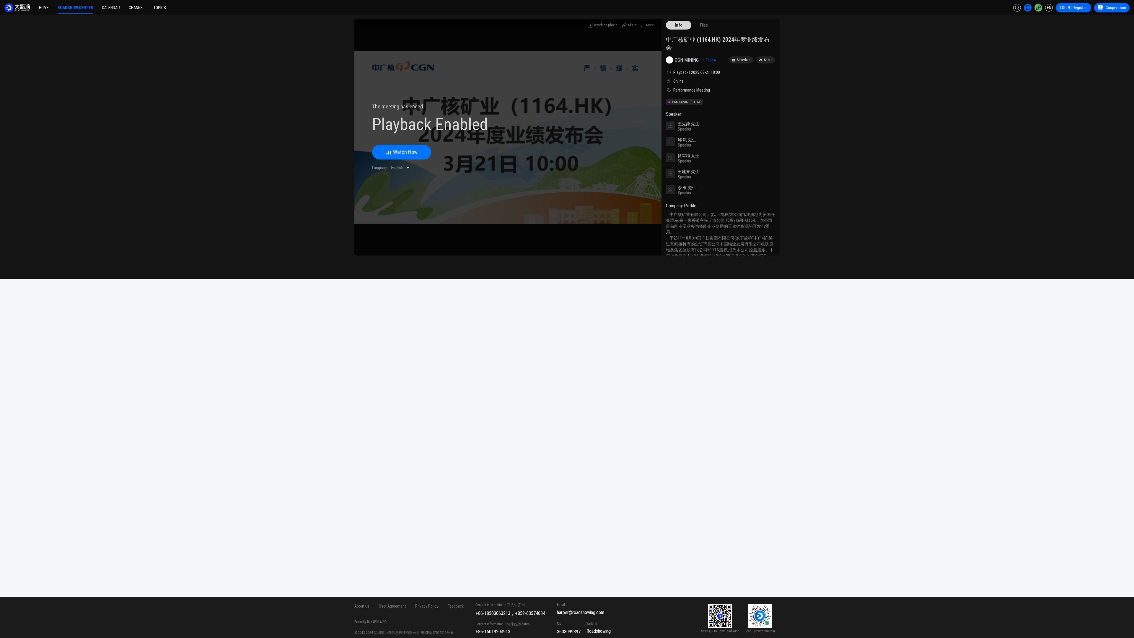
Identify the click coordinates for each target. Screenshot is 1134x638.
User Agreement (392, 606)
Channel (136, 7)
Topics (159, 7)
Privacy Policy (426, 606)
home (44, 7)
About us (361, 606)
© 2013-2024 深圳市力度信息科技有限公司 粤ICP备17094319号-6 (403, 633)
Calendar (111, 7)
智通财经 (379, 622)
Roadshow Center (75, 7)
